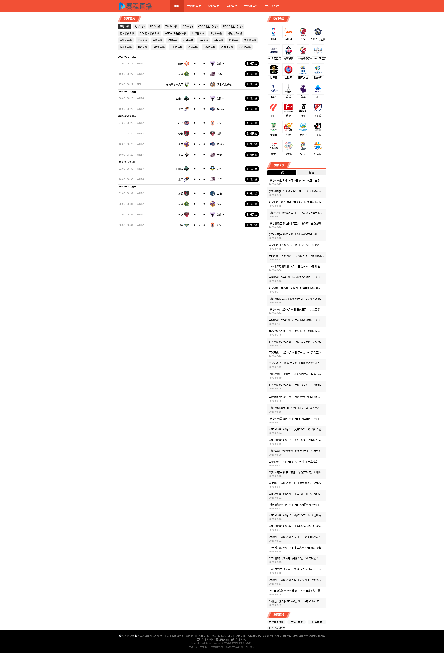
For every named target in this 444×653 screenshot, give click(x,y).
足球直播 (213, 6)
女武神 (220, 63)
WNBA (140, 63)
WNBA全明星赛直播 (175, 33)
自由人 (179, 98)
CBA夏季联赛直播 (149, 33)
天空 (219, 168)
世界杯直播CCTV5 (277, 628)
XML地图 (194, 647)
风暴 (180, 74)
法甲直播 (234, 40)
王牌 (180, 154)
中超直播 (142, 47)
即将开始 (252, 63)
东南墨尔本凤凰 (174, 84)
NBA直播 (155, 26)
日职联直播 (176, 47)
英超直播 (173, 40)
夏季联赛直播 (127, 33)
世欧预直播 (216, 33)
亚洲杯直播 (126, 47)
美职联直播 (250, 40)
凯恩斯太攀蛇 (224, 84)
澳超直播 (193, 47)
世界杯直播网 (276, 622)
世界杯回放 (272, 6)
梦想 (180, 133)
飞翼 (180, 225)
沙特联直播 (209, 47)
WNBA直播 (171, 26)
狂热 (180, 123)
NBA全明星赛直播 (233, 26)
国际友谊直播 (234, 33)
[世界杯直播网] (139, 6)
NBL (139, 84)
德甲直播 (218, 40)
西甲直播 (203, 40)
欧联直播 (157, 40)
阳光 (180, 63)
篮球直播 (231, 6)
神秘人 (220, 109)
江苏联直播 (245, 47)
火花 (180, 144)
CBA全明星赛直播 (208, 26)
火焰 (219, 133)
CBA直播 (188, 26)
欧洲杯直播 (126, 40)
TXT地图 (204, 647)
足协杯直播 (159, 47)
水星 (180, 109)
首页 (177, 6)
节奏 (219, 74)
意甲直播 (188, 40)
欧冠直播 (142, 40)
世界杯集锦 (251, 6)
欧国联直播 (227, 47)
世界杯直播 (194, 6)
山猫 (219, 193)
